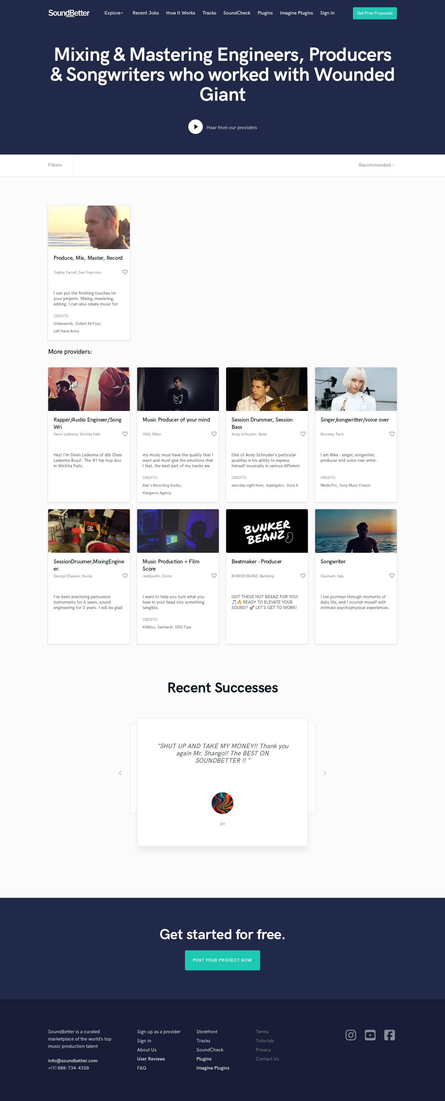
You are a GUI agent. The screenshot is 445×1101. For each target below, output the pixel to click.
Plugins (265, 13)
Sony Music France (355, 485)
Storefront (206, 1032)
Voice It (292, 485)
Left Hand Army (66, 331)
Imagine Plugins (296, 13)
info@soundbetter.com (72, 1061)
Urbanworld (63, 323)
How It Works (180, 13)
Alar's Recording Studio (162, 485)
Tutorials (265, 1041)
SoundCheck (236, 13)
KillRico (149, 627)
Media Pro (329, 485)
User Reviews (151, 1059)
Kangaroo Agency (157, 493)
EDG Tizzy (183, 627)
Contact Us (267, 1059)
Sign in (327, 13)
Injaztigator (275, 485)
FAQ (141, 1068)
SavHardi (165, 627)
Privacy (263, 1050)
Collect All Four (87, 323)
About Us (147, 1050)
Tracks (209, 13)
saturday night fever (247, 485)
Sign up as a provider (159, 1032)
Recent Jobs (146, 13)
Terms (262, 1032)
